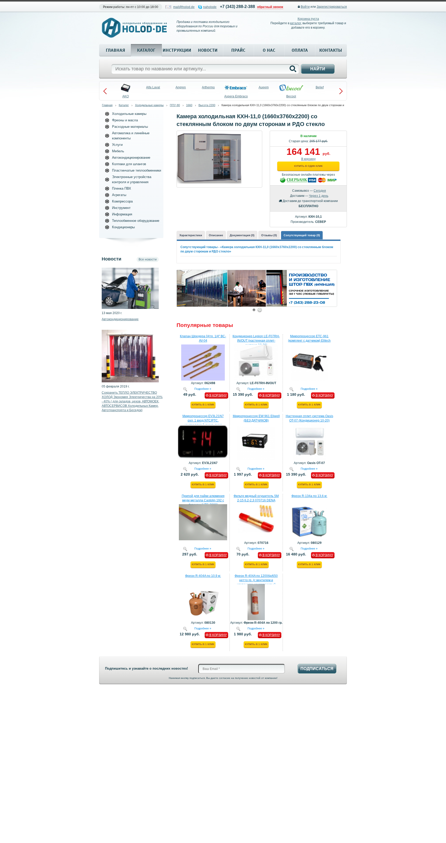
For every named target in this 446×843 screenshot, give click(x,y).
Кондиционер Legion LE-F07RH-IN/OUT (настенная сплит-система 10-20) (256, 340)
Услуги (117, 145)
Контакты (330, 50)
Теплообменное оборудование (135, 221)
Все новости (148, 259)
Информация (122, 214)
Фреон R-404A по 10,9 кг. (203, 576)
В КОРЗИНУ (218, 395)
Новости (208, 50)
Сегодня (320, 190)
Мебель (118, 151)
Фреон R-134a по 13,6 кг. (309, 496)
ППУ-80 (175, 105)
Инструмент (121, 208)
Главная (115, 50)
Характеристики (190, 235)
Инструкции (177, 50)
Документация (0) (242, 235)
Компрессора (122, 201)
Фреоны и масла (125, 120)
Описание (216, 235)
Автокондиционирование (131, 157)
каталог (295, 23)
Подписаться (316, 669)
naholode (210, 7)
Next (341, 91)
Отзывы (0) (269, 235)
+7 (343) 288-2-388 (237, 6)
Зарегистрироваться (332, 7)
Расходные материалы (130, 127)
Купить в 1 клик (203, 404)
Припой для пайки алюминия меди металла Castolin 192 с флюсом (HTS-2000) (203, 500)
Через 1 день (318, 196)
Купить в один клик (308, 166)
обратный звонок (270, 7)
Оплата (300, 50)
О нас (269, 50)
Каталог (146, 50)
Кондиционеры (123, 227)
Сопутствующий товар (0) (302, 235)
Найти (317, 69)
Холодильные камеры (149, 105)
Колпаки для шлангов (129, 164)
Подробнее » (202, 388)
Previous (105, 91)
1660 (189, 105)
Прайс (238, 50)
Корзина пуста (308, 19)
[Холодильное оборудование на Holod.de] (134, 28)
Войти (305, 7)
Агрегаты (119, 195)
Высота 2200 (206, 105)
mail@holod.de (184, 7)
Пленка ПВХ (121, 188)
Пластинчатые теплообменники (136, 170)
